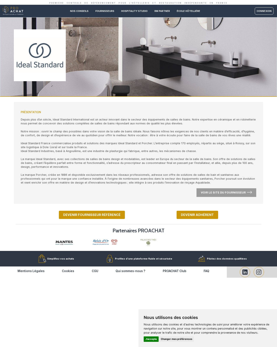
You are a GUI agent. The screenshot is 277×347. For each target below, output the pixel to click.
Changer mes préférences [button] (176, 339)
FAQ (206, 271)
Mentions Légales (31, 271)
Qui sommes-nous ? (130, 271)
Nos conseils (79, 11)
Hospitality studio (134, 11)
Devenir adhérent (197, 215)
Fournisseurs (104, 11)
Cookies (68, 271)
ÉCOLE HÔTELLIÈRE (188, 11)
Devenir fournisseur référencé (92, 215)
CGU (95, 271)
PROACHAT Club (174, 271)
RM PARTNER (162, 11)
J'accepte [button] (151, 339)
